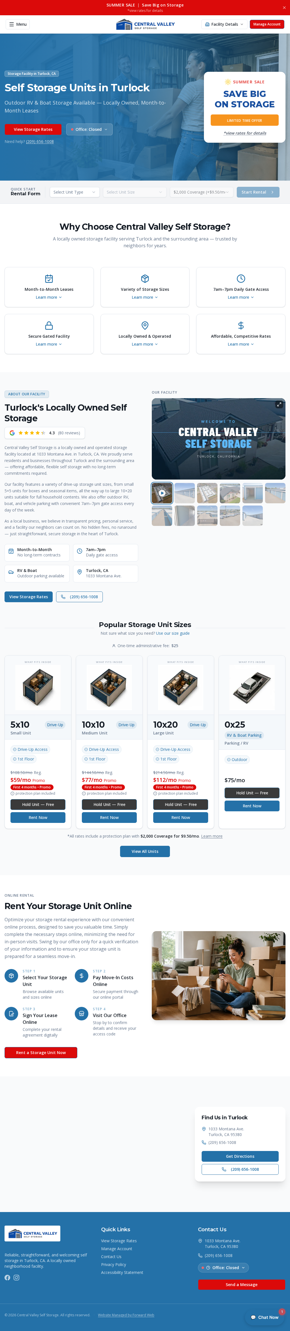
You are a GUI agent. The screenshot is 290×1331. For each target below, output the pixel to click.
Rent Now (38, 817)
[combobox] (75, 192)
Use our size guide (173, 633)
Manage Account (116, 1248)
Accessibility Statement (122, 1272)
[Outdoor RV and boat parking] (275, 493)
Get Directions (240, 1156)
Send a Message (241, 1284)
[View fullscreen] (279, 404)
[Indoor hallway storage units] (184, 516)
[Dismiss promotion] (284, 7)
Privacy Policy (113, 1264)
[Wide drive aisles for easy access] (252, 516)
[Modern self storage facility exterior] (207, 516)
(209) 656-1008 (40, 141)
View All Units (145, 851)
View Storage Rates (33, 129)
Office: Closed (225, 1267)
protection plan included (35, 793)
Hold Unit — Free (38, 804)
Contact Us (111, 1256)
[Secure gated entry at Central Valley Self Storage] (230, 493)
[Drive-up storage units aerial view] (162, 516)
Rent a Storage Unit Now (41, 1052)
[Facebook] (7, 1277)
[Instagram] (16, 1277)
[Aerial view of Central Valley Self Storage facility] (207, 493)
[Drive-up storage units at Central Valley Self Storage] (184, 493)
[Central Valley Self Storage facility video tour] (162, 493)
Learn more (212, 836)
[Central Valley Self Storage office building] (230, 516)
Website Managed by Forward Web (126, 1315)
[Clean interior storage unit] (252, 493)
